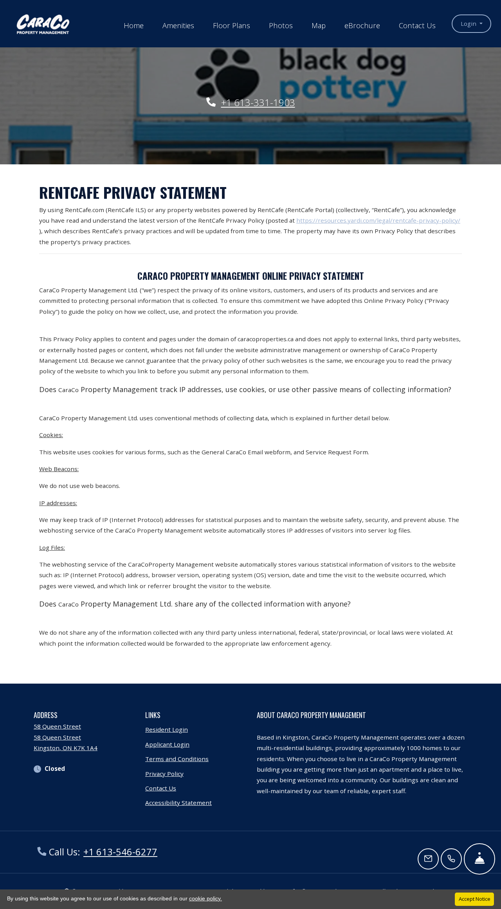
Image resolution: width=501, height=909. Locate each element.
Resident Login (166, 729)
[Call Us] (451, 858)
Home (134, 25)
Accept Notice (474, 898)
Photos (281, 25)
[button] (471, 23)
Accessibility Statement (178, 802)
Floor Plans (231, 25)
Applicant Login (167, 744)
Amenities (178, 25)
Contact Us (417, 25)
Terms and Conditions (177, 758)
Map (319, 25)
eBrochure (362, 25)
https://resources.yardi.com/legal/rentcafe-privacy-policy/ (378, 220)
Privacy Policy (164, 773)
